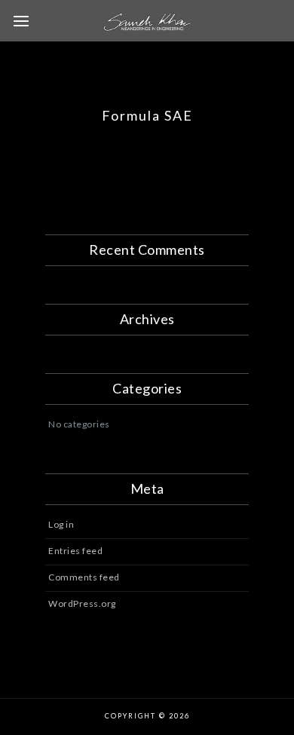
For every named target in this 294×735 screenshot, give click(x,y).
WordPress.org (82, 603)
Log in (61, 524)
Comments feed (84, 577)
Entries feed (75, 550)
